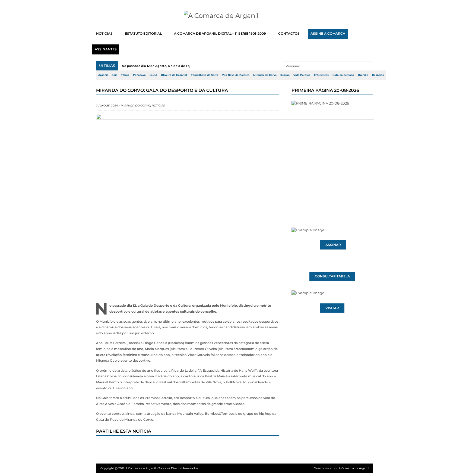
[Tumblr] (159, 446)
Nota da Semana (343, 75)
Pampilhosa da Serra (204, 75)
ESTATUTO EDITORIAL (143, 33)
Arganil (103, 75)
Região (285, 75)
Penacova (139, 75)
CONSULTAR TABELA (332, 276)
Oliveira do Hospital (174, 75)
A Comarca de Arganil (354, 468)
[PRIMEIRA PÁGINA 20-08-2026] (332, 154)
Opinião (363, 75)
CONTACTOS (289, 33)
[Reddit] (194, 446)
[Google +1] (141, 446)
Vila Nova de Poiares (235, 75)
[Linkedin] (177, 446)
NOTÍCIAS (104, 33)
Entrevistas (321, 75)
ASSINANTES (106, 49)
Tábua (125, 75)
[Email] (212, 446)
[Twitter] (123, 446)
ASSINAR (333, 245)
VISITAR (332, 308)
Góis (114, 75)
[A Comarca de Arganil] (235, 16)
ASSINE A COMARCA (327, 33)
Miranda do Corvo (265, 75)
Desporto (378, 75)
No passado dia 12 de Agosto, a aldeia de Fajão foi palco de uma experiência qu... (184, 66)
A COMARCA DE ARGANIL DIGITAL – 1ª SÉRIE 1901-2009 (220, 33)
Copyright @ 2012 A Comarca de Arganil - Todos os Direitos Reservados (149, 468)
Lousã (153, 75)
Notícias (158, 105)
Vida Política (301, 75)
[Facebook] (105, 446)
